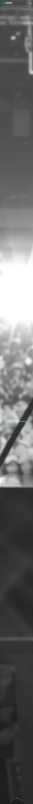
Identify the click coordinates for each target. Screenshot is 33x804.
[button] (30, 3)
